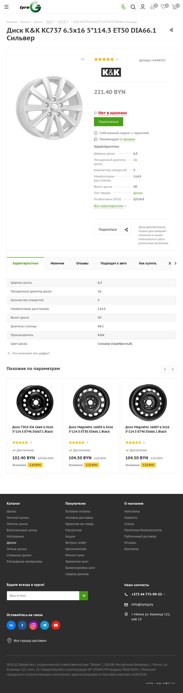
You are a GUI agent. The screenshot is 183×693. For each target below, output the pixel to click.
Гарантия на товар (79, 524)
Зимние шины (18, 518)
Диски (137, 193)
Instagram (33, 625)
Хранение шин (76, 561)
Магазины (132, 511)
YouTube (55, 625)
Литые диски (17, 549)
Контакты (131, 549)
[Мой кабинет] (142, 7)
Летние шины (17, 524)
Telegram (44, 625)
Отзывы (130, 543)
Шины (11, 511)
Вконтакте (11, 625)
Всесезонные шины (22, 530)
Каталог (13, 503)
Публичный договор (140, 536)
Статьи (129, 524)
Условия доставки (79, 518)
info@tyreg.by (142, 604)
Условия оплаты (77, 511)
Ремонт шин (74, 555)
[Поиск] (133, 7)
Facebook (22, 625)
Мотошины (15, 536)
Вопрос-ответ (75, 543)
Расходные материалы (24, 561)
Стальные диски (19, 555)
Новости (130, 518)
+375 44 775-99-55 (146, 594)
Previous (165, 369)
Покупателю (75, 503)
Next (172, 369)
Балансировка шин (80, 568)
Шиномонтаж (75, 549)
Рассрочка (73, 530)
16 (135, 160)
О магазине (133, 503)
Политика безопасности (143, 530)
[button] (164, 467)
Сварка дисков (77, 574)
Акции (70, 536)
